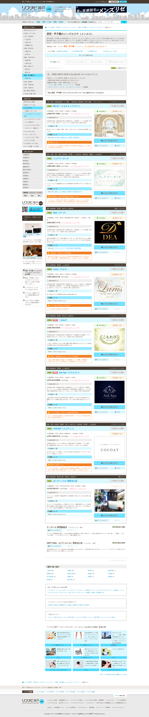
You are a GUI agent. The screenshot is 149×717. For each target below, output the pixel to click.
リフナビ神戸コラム (74, 22)
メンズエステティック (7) (32, 119)
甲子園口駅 (50, 576)
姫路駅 (49, 573)
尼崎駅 (69, 576)
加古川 (61, 22)
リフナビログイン (82, 707)
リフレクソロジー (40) (32, 137)
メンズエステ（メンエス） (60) (32, 115)
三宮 (50, 22)
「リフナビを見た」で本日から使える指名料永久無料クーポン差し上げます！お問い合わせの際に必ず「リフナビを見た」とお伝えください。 (69, 469)
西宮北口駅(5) (27, 169)
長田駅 (110, 576)
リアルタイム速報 (52, 700)
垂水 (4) (27, 72)
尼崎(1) (70, 605)
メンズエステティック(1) (73, 590)
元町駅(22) (26, 157)
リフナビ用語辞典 (121, 700)
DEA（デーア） (57, 212)
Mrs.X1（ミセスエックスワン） (64, 106)
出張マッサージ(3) (29, 33)
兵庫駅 (90, 576)
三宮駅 (49, 570)
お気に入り (93, 22)
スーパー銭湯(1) (86, 592)
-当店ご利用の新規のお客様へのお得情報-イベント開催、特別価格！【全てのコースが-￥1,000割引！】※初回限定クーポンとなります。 (68, 360)
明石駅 (49, 579)
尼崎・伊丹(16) (28, 48)
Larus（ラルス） (58, 269)
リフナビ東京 (81, 692)
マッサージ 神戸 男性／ (94, 617)
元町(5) (56, 605)
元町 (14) (28, 42)
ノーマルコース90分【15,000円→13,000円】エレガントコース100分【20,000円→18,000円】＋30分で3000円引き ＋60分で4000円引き (68, 200)
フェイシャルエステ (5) (32, 125)
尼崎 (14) (28, 51)
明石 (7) (27, 69)
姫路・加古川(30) (29, 57)
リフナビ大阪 (40, 692)
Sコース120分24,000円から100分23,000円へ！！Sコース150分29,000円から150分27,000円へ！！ (69, 416)
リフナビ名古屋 (70, 692)
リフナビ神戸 (50, 692)
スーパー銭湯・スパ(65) (31, 146)
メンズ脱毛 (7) (29, 122)
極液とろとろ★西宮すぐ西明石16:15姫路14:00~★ (68, 192)
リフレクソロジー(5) (64, 592)
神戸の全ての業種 (29, 102)
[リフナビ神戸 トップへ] (37, 9)
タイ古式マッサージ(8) (31, 143)
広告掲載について (59, 707)
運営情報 (91, 707)
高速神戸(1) (62, 605)
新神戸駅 (110, 570)
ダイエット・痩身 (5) (31, 128)
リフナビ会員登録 (70, 707)
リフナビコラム (110, 700)
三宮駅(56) (26, 154)
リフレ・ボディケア (30, 134)
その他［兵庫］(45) (30, 94)
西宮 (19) (28, 78)
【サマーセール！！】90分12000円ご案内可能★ (68, 248)
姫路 (38, 22)
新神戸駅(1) (26, 163)
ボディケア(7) (76, 592)
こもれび (57, 320)
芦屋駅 (110, 573)
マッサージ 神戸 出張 (67, 617)
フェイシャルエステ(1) (98, 590)
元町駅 (69, 570)
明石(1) (82, 605)
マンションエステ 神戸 (108, 617)
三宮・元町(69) (28, 36)
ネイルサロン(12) (29, 131)
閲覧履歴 (84, 22)
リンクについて (90, 703)
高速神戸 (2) (29, 45)
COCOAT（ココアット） (61, 428)
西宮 (55, 22)
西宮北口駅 (70, 573)
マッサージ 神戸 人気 (54, 617)
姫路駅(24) (26, 167)
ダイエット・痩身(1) (112, 590)
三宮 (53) (28, 39)
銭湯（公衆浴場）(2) (98, 592)
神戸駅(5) (25, 160)
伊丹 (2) (27, 54)
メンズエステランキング (77, 703)
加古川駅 (70, 579)
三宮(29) (50, 605)
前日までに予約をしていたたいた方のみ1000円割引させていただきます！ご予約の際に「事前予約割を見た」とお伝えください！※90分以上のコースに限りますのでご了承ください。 (69, 257)
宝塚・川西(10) (28, 88)
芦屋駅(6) (25, 175)
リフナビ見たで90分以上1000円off (58, 309)
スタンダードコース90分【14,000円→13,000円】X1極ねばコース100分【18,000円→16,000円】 (69, 146)
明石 (44, 22)
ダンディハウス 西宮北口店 (62, 480)
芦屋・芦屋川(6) (29, 84)
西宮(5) (87, 605)
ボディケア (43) (30, 140)
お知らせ (49, 707)
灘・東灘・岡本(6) (29, 90)
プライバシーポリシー (118, 707)
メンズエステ (28, 108)
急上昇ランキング (64, 703)
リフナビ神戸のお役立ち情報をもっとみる (114, 674)
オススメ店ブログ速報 (91, 700)
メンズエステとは (52, 703)
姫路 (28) (28, 60)
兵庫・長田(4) (28, 81)
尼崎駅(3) (25, 178)
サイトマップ (99, 707)
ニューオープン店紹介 (77, 700)
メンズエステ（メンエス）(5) (56, 590)
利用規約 (107, 707)
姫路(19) (75, 605)
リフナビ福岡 (91, 692)
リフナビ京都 (60, 692)
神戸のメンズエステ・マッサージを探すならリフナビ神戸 (75, 714)
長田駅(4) (25, 184)
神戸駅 (90, 570)
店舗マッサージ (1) (31, 111)
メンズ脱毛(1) (86, 590)
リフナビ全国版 (28, 692)
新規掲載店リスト (64, 700)
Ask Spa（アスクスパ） (64, 372)
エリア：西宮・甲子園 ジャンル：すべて (61, 85)
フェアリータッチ (58, 158)
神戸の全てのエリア (30, 30)
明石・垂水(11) (28, 66)
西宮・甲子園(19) (29, 75)
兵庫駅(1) (25, 181)
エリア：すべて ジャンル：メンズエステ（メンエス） (65, 87)
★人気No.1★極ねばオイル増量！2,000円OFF (67, 137)
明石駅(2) (25, 187)
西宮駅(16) (26, 172)
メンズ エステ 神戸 (80, 617)
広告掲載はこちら (109, 703)
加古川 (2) (28, 63)
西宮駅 (90, 573)
